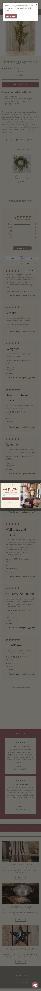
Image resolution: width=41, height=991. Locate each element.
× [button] (36, 4)
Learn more (10, 16)
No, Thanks (10, 502)
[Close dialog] (39, 484)
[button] (35, 985)
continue (10, 498)
